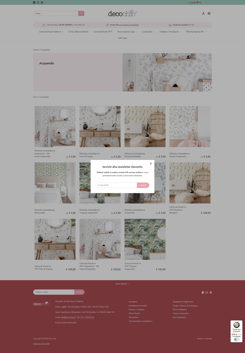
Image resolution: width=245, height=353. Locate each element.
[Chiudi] (151, 163)
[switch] (236, 339)
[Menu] (240, 321)
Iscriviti (143, 185)
